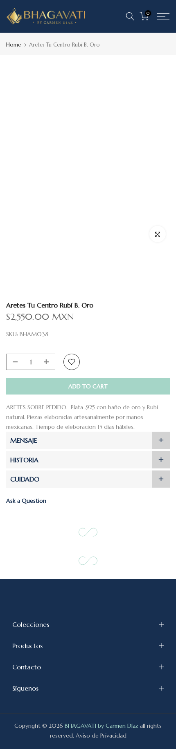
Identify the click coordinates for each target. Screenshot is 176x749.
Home (13, 44)
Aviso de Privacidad (101, 735)
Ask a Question (26, 500)
